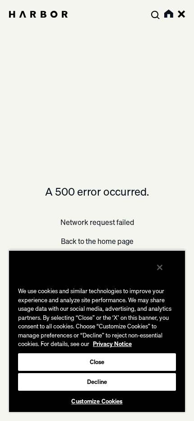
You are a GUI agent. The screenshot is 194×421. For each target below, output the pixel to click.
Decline (97, 381)
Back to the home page (97, 241)
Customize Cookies (96, 401)
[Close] (160, 267)
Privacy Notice (112, 343)
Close (97, 361)
